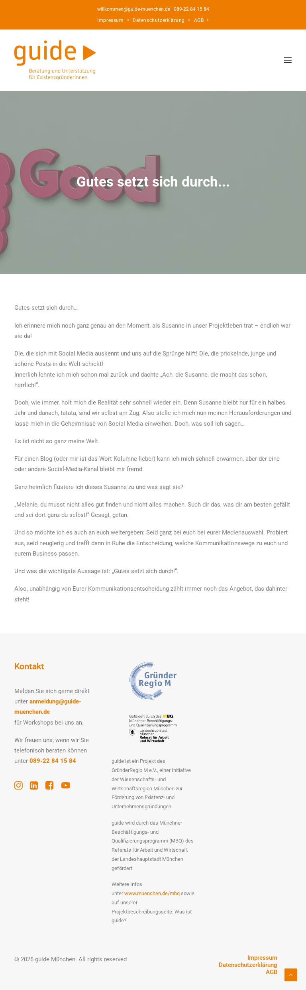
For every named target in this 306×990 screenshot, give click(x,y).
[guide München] (55, 60)
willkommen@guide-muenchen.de (133, 9)
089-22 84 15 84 (191, 9)
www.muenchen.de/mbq (152, 893)
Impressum (110, 20)
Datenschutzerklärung (159, 20)
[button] (287, 60)
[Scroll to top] (290, 974)
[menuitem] (113, 20)
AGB (199, 20)
